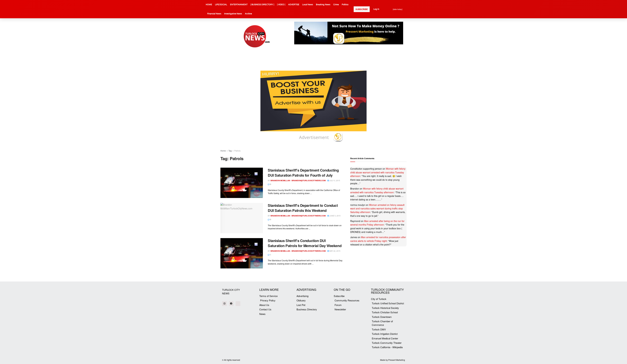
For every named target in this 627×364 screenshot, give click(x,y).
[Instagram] (224, 303)
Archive (248, 14)
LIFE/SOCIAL (221, 4)
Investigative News (233, 14)
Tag (230, 150)
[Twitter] (238, 303)
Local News (307, 4)
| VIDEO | (281, 4)
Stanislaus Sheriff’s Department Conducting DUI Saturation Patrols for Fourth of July (303, 172)
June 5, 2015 (334, 215)
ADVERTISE (293, 4)
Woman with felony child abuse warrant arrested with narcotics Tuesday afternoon (377, 172)
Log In (376, 9)
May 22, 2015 (334, 251)
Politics (345, 4)
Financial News (214, 14)
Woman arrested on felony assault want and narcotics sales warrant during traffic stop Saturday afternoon (377, 208)
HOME (209, 4)
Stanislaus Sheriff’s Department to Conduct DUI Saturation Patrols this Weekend (303, 208)
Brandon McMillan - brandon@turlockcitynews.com (298, 180)
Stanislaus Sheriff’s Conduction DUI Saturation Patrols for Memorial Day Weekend (304, 243)
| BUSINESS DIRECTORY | (262, 4)
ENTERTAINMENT (239, 4)
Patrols (237, 150)
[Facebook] (231, 303)
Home (223, 150)
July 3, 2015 (334, 180)
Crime (336, 4)
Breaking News (323, 4)
